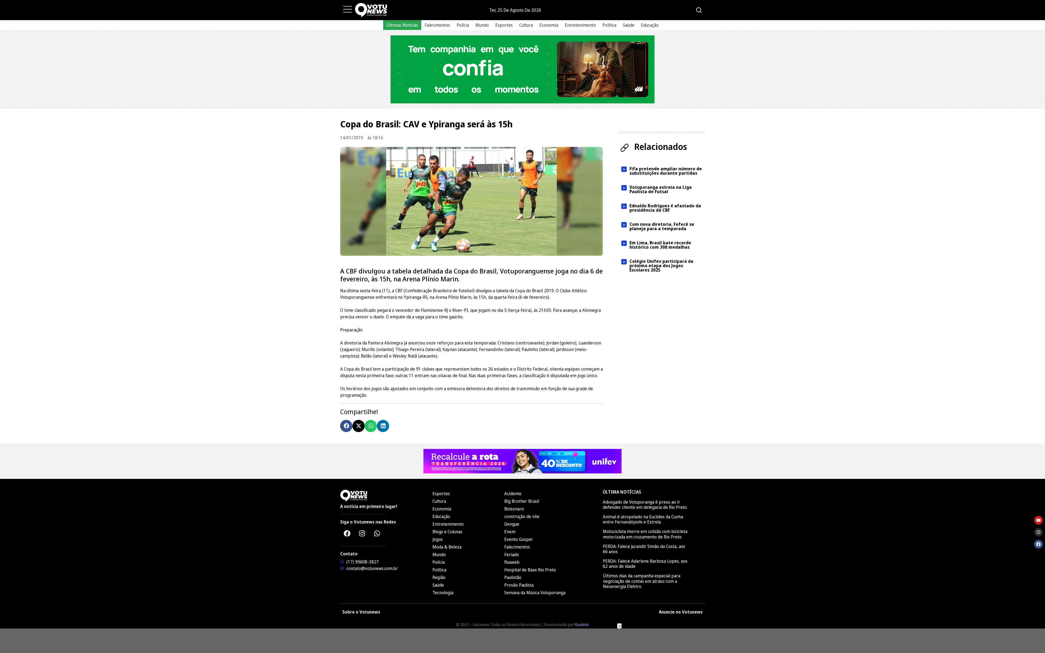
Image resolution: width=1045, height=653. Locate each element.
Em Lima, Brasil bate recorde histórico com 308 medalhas (660, 245)
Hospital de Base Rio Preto (530, 570)
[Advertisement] (522, 641)
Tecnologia (442, 593)
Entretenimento (580, 25)
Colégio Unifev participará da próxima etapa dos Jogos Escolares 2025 (661, 265)
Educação (650, 25)
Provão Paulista (519, 585)
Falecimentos (437, 25)
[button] (346, 426)
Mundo (482, 25)
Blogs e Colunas (447, 532)
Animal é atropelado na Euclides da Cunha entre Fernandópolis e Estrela (643, 519)
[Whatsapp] (377, 533)
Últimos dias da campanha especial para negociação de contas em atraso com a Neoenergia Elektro (641, 581)
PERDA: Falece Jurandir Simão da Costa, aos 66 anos (644, 549)
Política (609, 25)
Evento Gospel (518, 539)
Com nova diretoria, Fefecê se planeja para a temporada (661, 226)
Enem (509, 532)
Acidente (512, 494)
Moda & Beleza (447, 547)
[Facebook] (347, 533)
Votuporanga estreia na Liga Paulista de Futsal (660, 189)
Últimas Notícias (402, 25)
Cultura (526, 25)
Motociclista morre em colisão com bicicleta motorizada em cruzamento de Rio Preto (645, 534)
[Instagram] (362, 533)
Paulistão (512, 577)
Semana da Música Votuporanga (534, 593)
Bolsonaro (514, 509)
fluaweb (512, 562)
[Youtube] (1038, 520)
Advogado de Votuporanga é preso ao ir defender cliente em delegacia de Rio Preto (645, 504)
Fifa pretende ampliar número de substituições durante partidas (665, 171)
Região (438, 577)
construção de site (521, 516)
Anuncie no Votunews (681, 612)
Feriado (511, 554)
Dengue (511, 524)
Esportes (504, 25)
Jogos (437, 539)
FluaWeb (581, 624)
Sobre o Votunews (361, 612)
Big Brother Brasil (521, 501)
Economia (548, 25)
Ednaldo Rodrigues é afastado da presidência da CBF (665, 208)
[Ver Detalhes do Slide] (522, 69)
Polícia (463, 25)
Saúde (628, 25)
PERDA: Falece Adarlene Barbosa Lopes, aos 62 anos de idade (645, 563)
